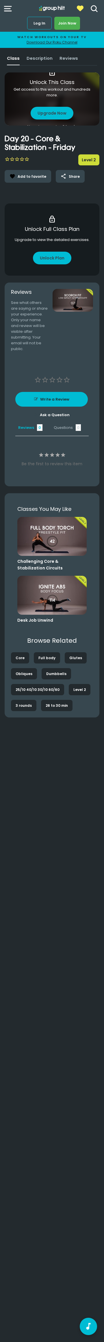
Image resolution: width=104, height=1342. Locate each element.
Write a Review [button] (54, 399)
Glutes (75, 657)
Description (40, 58)
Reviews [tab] (26, 427)
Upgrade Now (52, 113)
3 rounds (24, 705)
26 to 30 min (57, 705)
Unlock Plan (52, 258)
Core (20, 657)
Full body (46, 657)
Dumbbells (56, 673)
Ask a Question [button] (55, 415)
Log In (39, 23)
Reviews (69, 58)
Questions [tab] (63, 427)
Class (13, 58)
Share (70, 176)
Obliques (24, 673)
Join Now (67, 23)
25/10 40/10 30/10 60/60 (38, 689)
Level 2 (79, 689)
